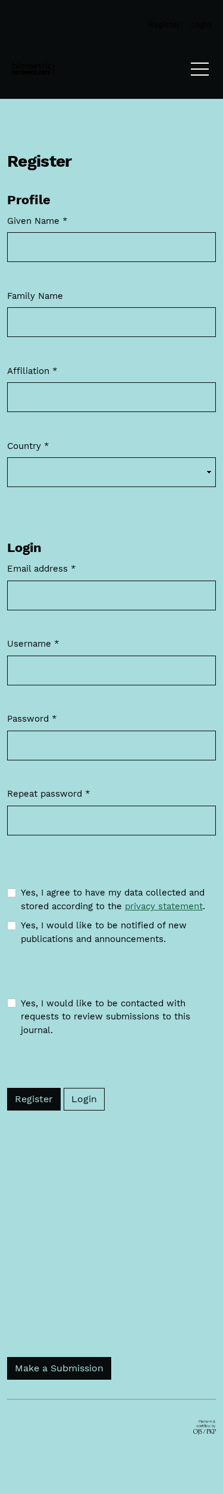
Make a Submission (59, 1368)
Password (32, 718)
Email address (41, 568)
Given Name (37, 220)
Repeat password (48, 793)
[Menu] (200, 72)
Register (34, 1099)
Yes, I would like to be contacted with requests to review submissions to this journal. (105, 1016)
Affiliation (32, 370)
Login (84, 1099)
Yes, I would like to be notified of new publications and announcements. (104, 932)
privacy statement (164, 906)
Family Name (35, 296)
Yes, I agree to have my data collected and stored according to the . (113, 899)
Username (33, 643)
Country (28, 445)
